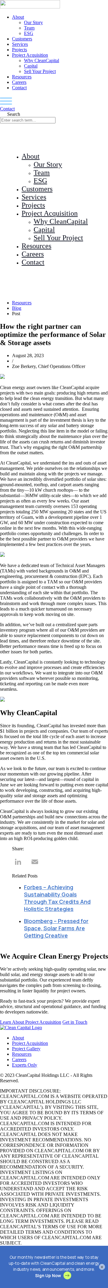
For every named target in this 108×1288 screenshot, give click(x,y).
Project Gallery (26, 1048)
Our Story (33, 22)
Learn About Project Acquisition (30, 1022)
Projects (19, 49)
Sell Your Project (40, 71)
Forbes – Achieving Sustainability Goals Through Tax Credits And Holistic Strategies (57, 898)
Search (13, 114)
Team (29, 27)
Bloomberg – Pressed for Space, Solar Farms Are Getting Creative (56, 928)
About (18, 17)
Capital (31, 65)
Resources (22, 76)
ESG (28, 33)
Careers (19, 82)
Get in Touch (74, 1022)
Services (20, 44)
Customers (22, 38)
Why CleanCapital (41, 60)
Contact (19, 87)
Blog (16, 308)
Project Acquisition (30, 55)
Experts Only (24, 1065)
